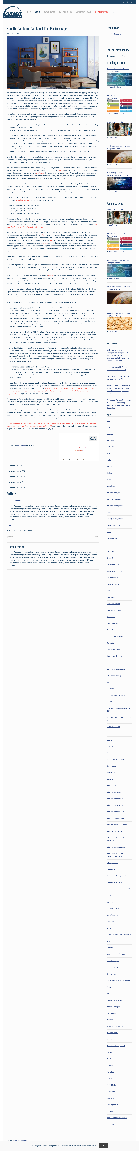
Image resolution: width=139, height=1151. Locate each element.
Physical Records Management (118, 980)
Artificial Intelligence (114, 447)
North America (112, 967)
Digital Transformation (115, 636)
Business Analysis (113, 492)
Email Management (114, 702)
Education (110, 689)
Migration (110, 941)
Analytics (110, 434)
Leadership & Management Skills (119, 889)
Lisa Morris (113, 138)
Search (109, 1078)
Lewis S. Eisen (114, 331)
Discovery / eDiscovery (115, 656)
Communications (113, 545)
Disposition (111, 662)
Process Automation (114, 1000)
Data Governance (113, 604)
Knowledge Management (116, 876)
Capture (110, 512)
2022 (108, 427)
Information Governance (116, 818)
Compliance (111, 551)
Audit (109, 460)
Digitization (111, 643)
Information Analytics (115, 798)
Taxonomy (111, 1098)
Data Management (114, 610)
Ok (103, 1146)
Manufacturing (112, 915)
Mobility (110, 948)
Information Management (117, 825)
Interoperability (112, 863)
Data (108, 591)
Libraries (110, 902)
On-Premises (111, 974)
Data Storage (111, 617)
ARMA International (101, 12)
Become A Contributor (83, 12)
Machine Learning (113, 908)
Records (110, 1020)
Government (111, 766)
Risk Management (113, 1059)
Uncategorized (112, 1105)
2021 (108, 421)
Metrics (109, 928)
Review (109, 1052)
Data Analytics (112, 597)
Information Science (114, 831)
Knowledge (111, 869)
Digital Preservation (114, 630)
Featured (110, 746)
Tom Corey (113, 164)
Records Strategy (113, 1033)
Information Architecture (116, 805)
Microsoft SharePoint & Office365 (119, 935)
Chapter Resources (114, 525)
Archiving (110, 440)
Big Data (110, 479)
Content (110, 558)
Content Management (115, 571)
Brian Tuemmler (15, 500)
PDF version (21, 446)
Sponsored (111, 1091)
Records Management (115, 1026)
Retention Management (116, 1046)
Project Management (115, 1013)
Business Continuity (114, 499)
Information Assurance (115, 812)
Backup (109, 473)
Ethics (109, 733)
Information (111, 785)
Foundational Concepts (115, 759)
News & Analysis (49, 12)
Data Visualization (113, 623)
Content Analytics (113, 564)
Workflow (110, 1124)
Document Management (116, 669)
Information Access (114, 792)
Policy (109, 987)
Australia (110, 466)
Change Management (115, 519)
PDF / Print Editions (65, 12)
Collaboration (112, 538)
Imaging (110, 779)
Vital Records (111, 1111)
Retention (110, 1039)
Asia (108, 453)
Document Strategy (114, 675)
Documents (111, 682)
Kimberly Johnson (115, 87)
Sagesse (110, 1065)
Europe (109, 740)
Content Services (113, 577)
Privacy (109, 993)
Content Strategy (113, 584)
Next (96, 537)
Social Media (111, 1085)
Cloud (109, 532)
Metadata (110, 921)
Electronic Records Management (119, 695)
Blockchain (111, 486)
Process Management (115, 1006)
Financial (110, 753)
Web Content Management (117, 1118)
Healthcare (111, 772)
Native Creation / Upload (116, 954)
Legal (109, 895)
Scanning (110, 1072)
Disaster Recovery (113, 649)
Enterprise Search (113, 727)
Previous (10, 537)
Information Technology (116, 847)
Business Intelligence (115, 506)
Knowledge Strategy (114, 882)
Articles (37, 12)
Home (29, 12)
